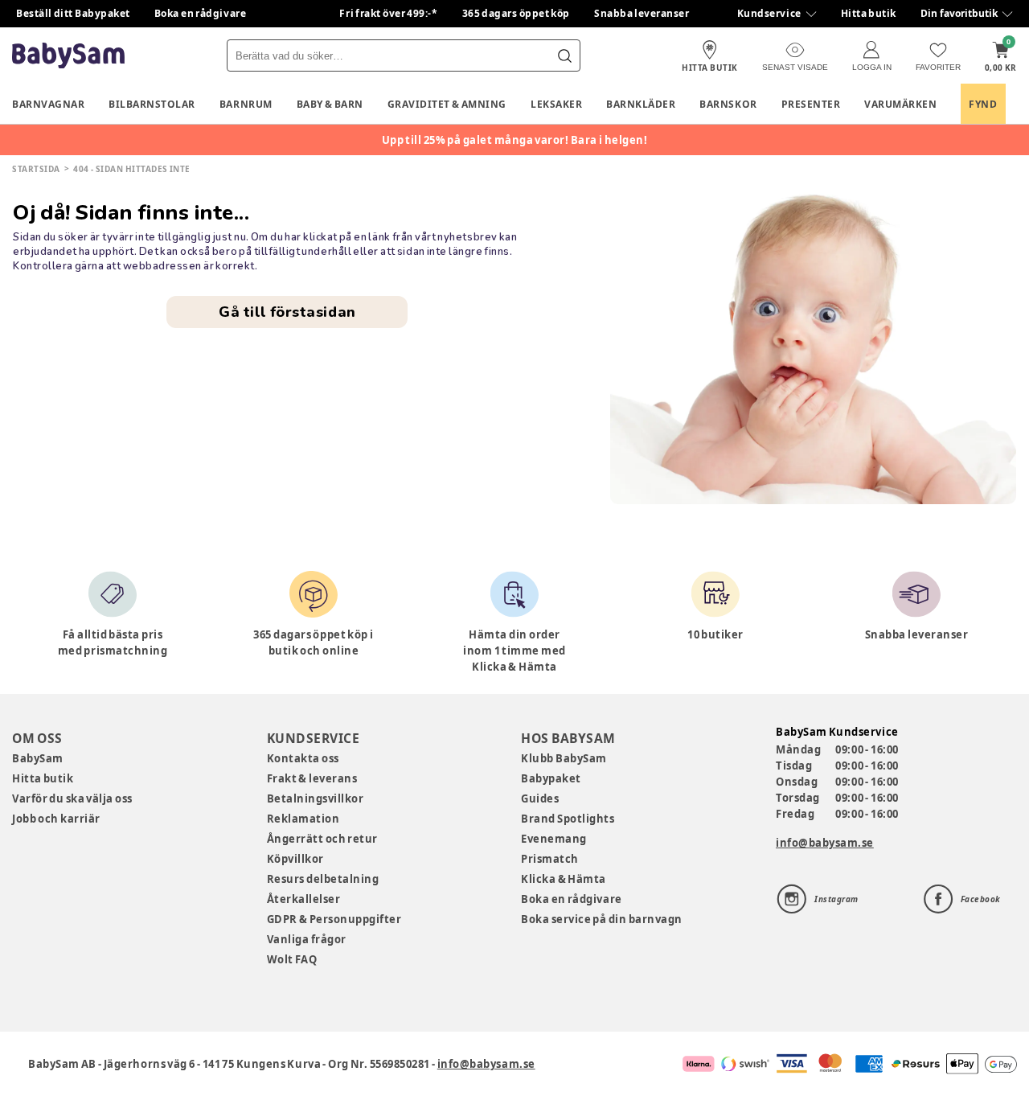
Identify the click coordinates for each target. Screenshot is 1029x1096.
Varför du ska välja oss (72, 798)
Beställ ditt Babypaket (73, 13)
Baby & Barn (330, 104)
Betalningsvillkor (315, 798)
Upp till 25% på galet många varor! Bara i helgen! (515, 140)
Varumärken (900, 104)
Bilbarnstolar (152, 104)
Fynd (983, 104)
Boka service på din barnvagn (601, 919)
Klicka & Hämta (563, 879)
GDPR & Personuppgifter (334, 919)
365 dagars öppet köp (516, 13)
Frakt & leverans (312, 778)
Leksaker (556, 104)
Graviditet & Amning (446, 104)
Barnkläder (640, 104)
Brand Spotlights (567, 818)
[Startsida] (68, 56)
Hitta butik (868, 13)
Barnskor (727, 104)
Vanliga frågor (306, 939)
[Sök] (564, 55)
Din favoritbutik (959, 13)
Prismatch (550, 859)
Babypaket (551, 778)
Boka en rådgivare (200, 13)
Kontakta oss (303, 758)
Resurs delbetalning (323, 879)
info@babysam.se (825, 842)
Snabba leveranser (642, 13)
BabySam (38, 758)
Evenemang (554, 838)
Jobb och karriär (56, 818)
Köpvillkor (295, 859)
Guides (540, 798)
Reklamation (303, 818)
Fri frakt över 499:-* (388, 13)
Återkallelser (304, 899)
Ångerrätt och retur (322, 838)
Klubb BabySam (563, 758)
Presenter (811, 104)
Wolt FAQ (292, 959)
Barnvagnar (48, 104)
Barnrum (246, 104)
